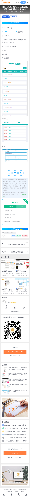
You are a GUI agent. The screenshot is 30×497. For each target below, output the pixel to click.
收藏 (20, 235)
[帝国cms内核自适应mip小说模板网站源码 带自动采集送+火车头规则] (5, 375)
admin (7, 236)
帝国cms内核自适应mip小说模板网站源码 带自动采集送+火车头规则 (18, 374)
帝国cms (13, 233)
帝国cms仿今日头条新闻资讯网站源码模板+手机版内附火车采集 (18, 379)
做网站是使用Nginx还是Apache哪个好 (15, 441)
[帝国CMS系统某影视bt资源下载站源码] (8, 264)
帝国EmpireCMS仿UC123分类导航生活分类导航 (18, 391)
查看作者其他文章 (15, 311)
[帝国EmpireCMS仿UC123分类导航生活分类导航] (22, 282)
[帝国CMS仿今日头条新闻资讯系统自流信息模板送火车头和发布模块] (8, 282)
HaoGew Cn (14, 489)
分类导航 (19, 288)
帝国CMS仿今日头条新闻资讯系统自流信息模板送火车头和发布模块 (18, 368)
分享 (14, 235)
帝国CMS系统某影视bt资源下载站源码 (7, 272)
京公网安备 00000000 (19, 491)
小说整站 (7, 233)
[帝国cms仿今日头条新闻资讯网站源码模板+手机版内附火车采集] (22, 264)
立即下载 (11, 206)
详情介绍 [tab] (6, 17)
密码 (21, 206)
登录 (24, 2)
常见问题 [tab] (14, 17)
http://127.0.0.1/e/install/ (9, 32)
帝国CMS (17, 11)
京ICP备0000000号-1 (10, 491)
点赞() (25, 235)
